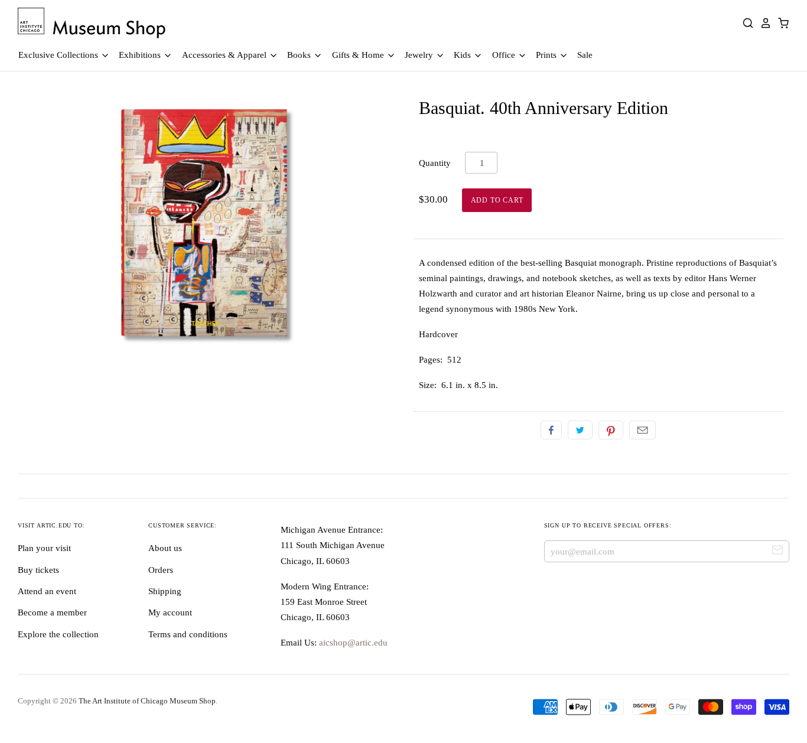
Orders (160, 570)
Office (505, 55)
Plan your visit (44, 548)
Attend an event (47, 591)
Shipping (164, 591)
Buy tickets (38, 570)
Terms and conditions (187, 634)
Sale (585, 55)
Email (642, 430)
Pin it (610, 430)
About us (165, 548)
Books (300, 55)
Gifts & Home (359, 55)
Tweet (580, 430)
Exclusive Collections (59, 55)
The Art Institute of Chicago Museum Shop (147, 700)
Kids (463, 55)
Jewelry (420, 55)
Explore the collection (58, 634)
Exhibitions (141, 55)
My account (170, 612)
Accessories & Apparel (225, 55)
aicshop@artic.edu (352, 642)
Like (551, 430)
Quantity (435, 163)
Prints (547, 55)
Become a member (52, 612)
